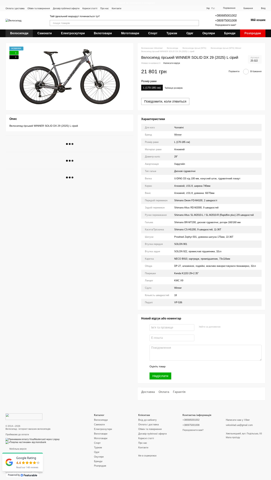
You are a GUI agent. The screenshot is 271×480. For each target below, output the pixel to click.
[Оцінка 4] (189, 366)
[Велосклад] (24, 416)
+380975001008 (226, 20)
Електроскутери (73, 33)
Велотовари (103, 33)
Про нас (104, 8)
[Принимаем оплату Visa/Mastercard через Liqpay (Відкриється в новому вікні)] (33, 439)
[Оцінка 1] (172, 366)
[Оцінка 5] (195, 366)
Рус (213, 8)
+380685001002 (226, 15)
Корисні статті (89, 8)
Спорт (152, 33)
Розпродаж (252, 33)
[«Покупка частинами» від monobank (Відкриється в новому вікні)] (26, 442)
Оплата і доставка (15, 8)
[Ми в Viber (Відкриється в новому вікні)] (144, 8)
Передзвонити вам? (225, 25)
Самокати (44, 33)
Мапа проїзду (233, 437)
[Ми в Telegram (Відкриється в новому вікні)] (139, 8)
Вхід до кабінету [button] (147, 420)
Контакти (116, 8)
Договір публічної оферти (66, 8)
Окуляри (208, 33)
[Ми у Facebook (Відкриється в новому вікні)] (126, 8)
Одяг (189, 33)
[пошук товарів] (196, 23)
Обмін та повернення (38, 8)
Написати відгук (171, 63)
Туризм (171, 33)
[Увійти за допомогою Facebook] (224, 327)
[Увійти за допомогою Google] (230, 327)
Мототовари (130, 33)
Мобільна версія (18, 449)
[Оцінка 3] (183, 366)
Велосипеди (19, 33)
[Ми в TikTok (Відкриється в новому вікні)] (148, 8)
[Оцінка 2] (177, 366)
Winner (178, 134)
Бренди (229, 33)
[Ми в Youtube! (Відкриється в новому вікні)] (130, 8)
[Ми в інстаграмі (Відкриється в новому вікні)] (135, 8)
